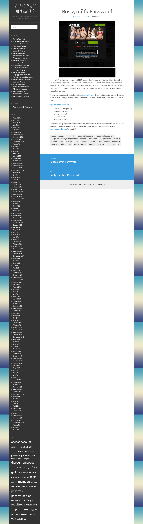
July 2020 (16, 289)
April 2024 (16, 182)
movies (16, 486)
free (34, 467)
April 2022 (16, 239)
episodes (28, 462)
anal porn (28, 446)
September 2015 (18, 423)
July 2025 (16, 146)
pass (24, 486)
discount (16, 462)
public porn (29, 500)
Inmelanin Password (19, 70)
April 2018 (16, 349)
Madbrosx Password (19, 82)
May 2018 (16, 346)
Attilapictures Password (21, 65)
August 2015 (17, 425)
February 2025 (17, 158)
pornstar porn (17, 500)
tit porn (16, 509)
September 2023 (18, 199)
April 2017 (16, 377)
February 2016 (17, 411)
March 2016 (17, 408)
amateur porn (16, 447)
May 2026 (16, 125)
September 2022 (18, 227)
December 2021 (18, 249)
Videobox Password (19, 84)
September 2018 (18, 337)
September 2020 (18, 284)
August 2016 (17, 396)
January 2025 (17, 161)
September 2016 (18, 394)
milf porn (34, 482)
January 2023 (17, 218)
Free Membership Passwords (22, 107)
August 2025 (17, 144)
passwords (18, 496)
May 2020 (16, 294)
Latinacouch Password (20, 67)
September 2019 (18, 313)
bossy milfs (71, 136)
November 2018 (18, 332)
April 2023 (16, 211)
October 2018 (17, 334)
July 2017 (16, 370)
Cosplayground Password (21, 75)
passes (32, 486)
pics (28, 496)
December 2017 (18, 358)
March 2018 (17, 351)
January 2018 (17, 356)
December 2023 (18, 192)
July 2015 (16, 427)
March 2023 (17, 213)
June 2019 (16, 320)
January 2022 (17, 246)
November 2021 (18, 251)
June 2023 (16, 206)
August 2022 (17, 230)
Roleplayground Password (21, 79)
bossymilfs (55, 139)
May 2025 (16, 151)
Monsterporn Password (20, 63)
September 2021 (18, 256)
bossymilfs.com (88, 95)
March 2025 (17, 156)
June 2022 (16, 234)
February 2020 (17, 301)
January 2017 (17, 385)
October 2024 (17, 168)
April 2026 (16, 127)
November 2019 (18, 308)
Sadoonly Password (19, 53)
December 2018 (18, 330)
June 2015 (16, 430)
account (26, 442)
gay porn (25, 472)
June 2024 (16, 177)
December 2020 (18, 277)
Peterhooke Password (20, 46)
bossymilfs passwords (88, 139)
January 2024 (17, 189)
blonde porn (30, 456)
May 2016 (16, 404)
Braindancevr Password (21, 56)
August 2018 (17, 339)
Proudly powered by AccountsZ (78, 184)
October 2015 (17, 420)
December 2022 (18, 220)
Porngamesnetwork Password (23, 77)
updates (16, 514)
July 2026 (16, 120)
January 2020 (17, 303)
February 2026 (17, 132)
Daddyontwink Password (21, 96)
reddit (15, 504)
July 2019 (16, 318)
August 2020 (17, 287)
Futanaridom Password (20, 58)
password (17, 491)
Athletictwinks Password (21, 94)
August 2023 (17, 201)
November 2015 (18, 418)
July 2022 (16, 232)
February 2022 (17, 244)
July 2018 (16, 342)
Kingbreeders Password (21, 41)
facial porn (20, 468)
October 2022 (17, 225)
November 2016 (18, 389)
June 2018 (16, 344)
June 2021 (16, 263)
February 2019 (17, 325)
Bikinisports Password (20, 72)
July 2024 (16, 175)
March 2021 (17, 270)
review (23, 504)
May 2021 (16, 265)
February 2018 (17, 354)
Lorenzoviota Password (20, 44)
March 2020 (17, 299)
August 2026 (17, 118)
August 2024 (17, 173)
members (24, 481)
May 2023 (16, 208)
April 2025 (16, 153)
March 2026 (17, 130)
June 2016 (16, 401)
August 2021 (17, 258)
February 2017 (17, 382)
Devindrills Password (19, 48)
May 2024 (16, 180)
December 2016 (18, 387)
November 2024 (18, 165)
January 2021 (17, 275)
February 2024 (17, 187)
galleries (16, 472)
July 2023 (16, 204)
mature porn (14, 482)
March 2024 (17, 184)
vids (14, 519)
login (33, 477)
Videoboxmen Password (21, 87)
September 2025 (18, 142)
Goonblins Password (19, 60)
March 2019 (17, 323)
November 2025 (18, 137)
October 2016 (17, 392)
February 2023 (17, 215)
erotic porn (14, 468)
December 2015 (18, 415)
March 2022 (17, 242)
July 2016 (16, 399)
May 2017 (16, 375)
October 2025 (17, 139)
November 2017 (18, 361)
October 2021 (17, 253)
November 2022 (18, 223)
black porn (20, 455)
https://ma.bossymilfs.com (59, 105)
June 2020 (16, 292)
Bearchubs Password (20, 91)
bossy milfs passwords (105, 136)
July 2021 (16, 261)
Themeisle (102, 184)
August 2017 (17, 368)
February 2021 (17, 273)
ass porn (24, 451)
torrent (25, 509)
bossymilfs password (69, 139)
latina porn (18, 477)
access (15, 442)
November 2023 (18, 194)
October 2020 (17, 282)
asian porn (14, 452)
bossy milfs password (86, 136)
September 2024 (18, 170)
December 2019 (18, 306)
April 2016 (16, 406)
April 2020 (16, 296)
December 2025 (18, 134)
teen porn (32, 504)
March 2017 (17, 380)
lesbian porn (26, 477)
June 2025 (16, 149)
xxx (24, 519)
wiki (19, 519)
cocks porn (25, 459)
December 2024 (18, 163)
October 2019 (17, 311)
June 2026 (16, 123)
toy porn (34, 510)
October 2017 (17, 363)
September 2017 (18, 365)
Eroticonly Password (19, 51)
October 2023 (17, 196)
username (28, 514)
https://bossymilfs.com (58, 129)
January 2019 (17, 327)
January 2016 (17, 413)
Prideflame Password (20, 89)
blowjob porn (16, 459)
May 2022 (16, 237)
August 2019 (17, 315)
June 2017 (16, 373)
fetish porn (28, 468)
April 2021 (16, 268)
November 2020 (18, 280)
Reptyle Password (19, 39)
